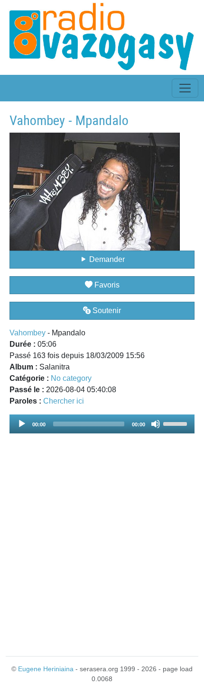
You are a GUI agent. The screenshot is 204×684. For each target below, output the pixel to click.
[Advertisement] (102, 539)
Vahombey (27, 333)
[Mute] (155, 424)
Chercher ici (63, 401)
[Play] (22, 424)
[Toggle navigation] (185, 88)
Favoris (106, 285)
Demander (106, 259)
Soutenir (106, 310)
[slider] (176, 423)
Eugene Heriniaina (46, 669)
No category (71, 378)
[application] (102, 423)
